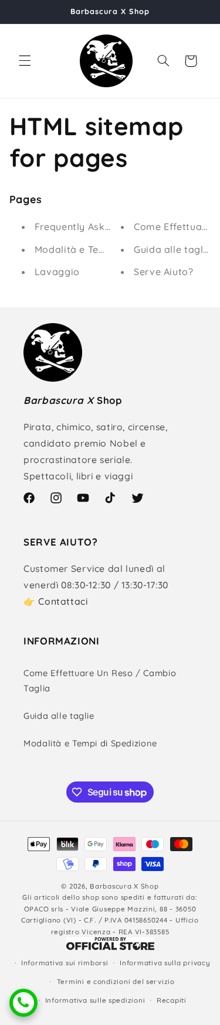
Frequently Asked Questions (101, 226)
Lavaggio (57, 271)
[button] (24, 60)
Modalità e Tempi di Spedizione (109, 249)
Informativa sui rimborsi (65, 962)
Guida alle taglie (173, 249)
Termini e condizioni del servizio (116, 981)
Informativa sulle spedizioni (95, 1000)
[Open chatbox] (23, 1003)
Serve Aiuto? (164, 271)
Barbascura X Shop (124, 886)
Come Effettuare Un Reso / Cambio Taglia (99, 680)
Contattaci (62, 601)
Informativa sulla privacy (165, 962)
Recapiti (172, 1000)
